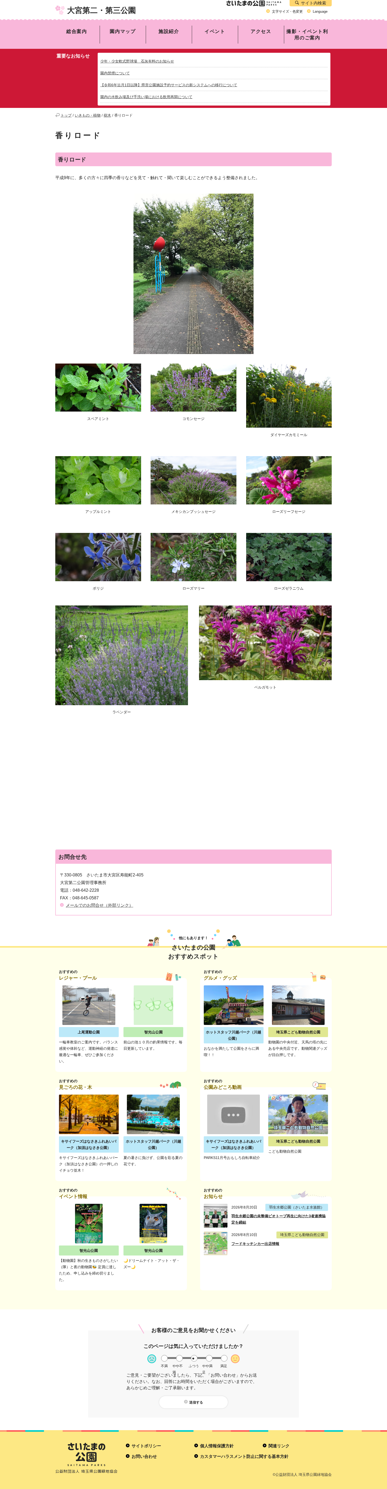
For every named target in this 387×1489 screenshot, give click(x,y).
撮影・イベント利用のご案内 (307, 34)
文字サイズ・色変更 (287, 11)
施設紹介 (168, 31)
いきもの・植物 (88, 115)
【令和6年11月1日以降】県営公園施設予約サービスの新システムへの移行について (168, 85)
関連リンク (279, 1446)
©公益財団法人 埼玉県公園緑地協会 (302, 1474)
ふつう (194, 1366)
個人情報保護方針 (217, 1446)
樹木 (107, 115)
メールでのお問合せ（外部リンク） (99, 905)
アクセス (261, 31)
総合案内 (76, 31)
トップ (66, 115)
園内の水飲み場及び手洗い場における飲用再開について (146, 97)
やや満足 (207, 1366)
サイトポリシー (146, 1446)
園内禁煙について (115, 73)
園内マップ (123, 31)
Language (320, 11)
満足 (223, 1366)
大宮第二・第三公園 (101, 10)
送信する (196, 1402)
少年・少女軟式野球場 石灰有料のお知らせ (137, 61)
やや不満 (177, 1366)
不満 (164, 1366)
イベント (215, 31)
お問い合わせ (144, 1456)
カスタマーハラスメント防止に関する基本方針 (244, 1456)
